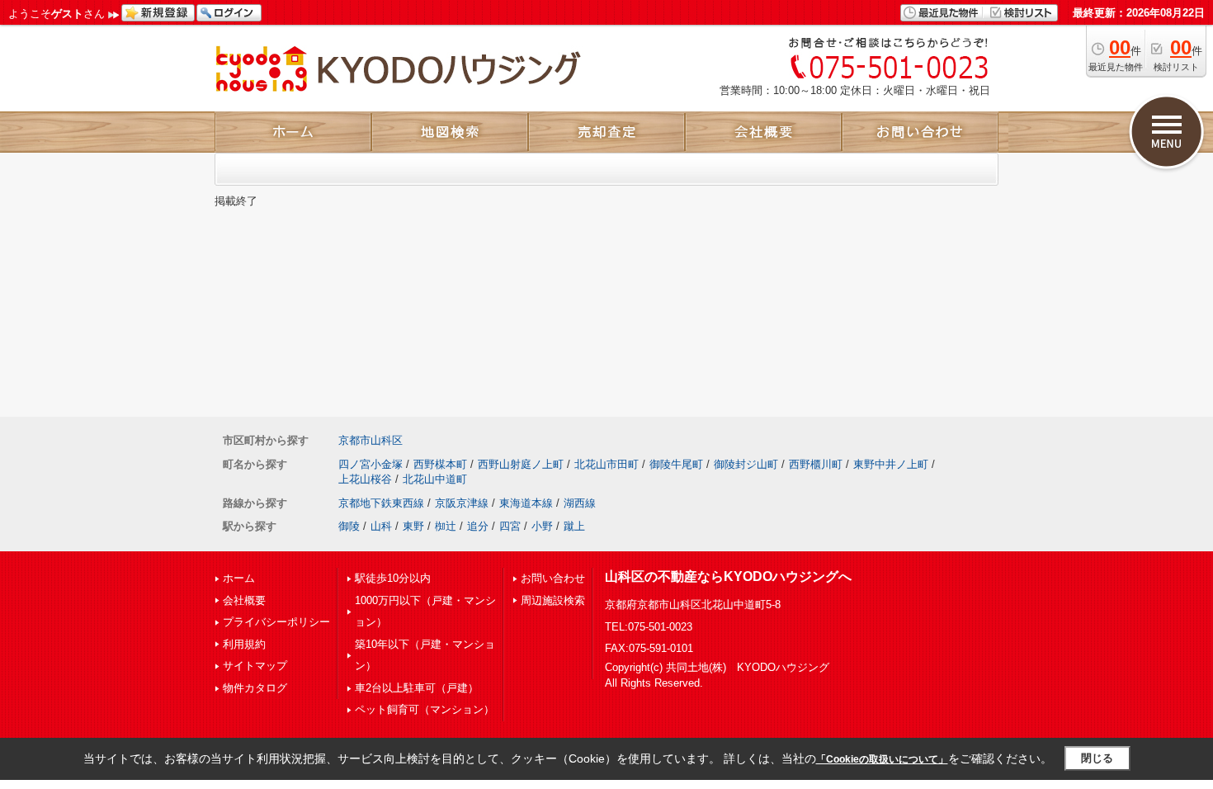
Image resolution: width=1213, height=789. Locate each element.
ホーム (239, 578)
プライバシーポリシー (276, 622)
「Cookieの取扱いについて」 (882, 759)
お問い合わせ (553, 578)
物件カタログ (255, 688)
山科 (381, 526)
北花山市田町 (606, 464)
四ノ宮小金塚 (370, 464)
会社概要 (244, 600)
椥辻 (445, 526)
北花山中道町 (435, 479)
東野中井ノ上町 (890, 464)
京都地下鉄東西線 (381, 503)
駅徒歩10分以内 (393, 578)
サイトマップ (255, 665)
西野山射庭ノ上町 (521, 464)
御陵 (349, 526)
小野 (542, 526)
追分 (478, 526)
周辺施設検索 (553, 600)
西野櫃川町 (815, 464)
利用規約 (244, 644)
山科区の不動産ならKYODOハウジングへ (728, 576)
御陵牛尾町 (676, 464)
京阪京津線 (462, 503)
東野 (413, 526)
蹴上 (574, 526)
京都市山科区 (370, 440)
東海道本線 (526, 503)
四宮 (510, 526)
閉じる (1097, 758)
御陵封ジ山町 (746, 464)
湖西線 (580, 503)
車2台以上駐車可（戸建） (417, 688)
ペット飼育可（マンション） (424, 709)
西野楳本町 (440, 464)
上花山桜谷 (365, 479)
